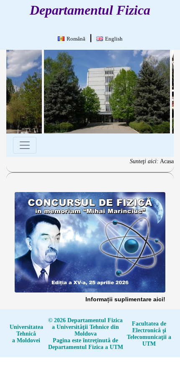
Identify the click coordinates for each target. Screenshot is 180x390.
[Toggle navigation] (24, 145)
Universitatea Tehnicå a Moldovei (26, 334)
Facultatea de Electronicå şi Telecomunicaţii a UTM (149, 334)
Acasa (167, 161)
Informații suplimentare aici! (125, 299)
